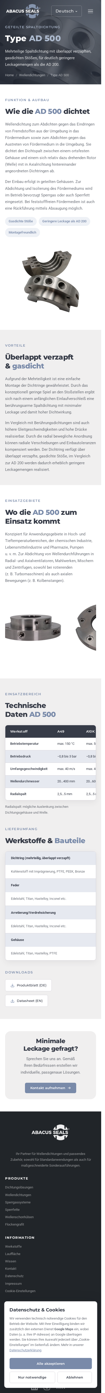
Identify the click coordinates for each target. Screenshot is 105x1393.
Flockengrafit (14, 1224)
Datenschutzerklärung (25, 1350)
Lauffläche (12, 1254)
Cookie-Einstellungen (20, 1291)
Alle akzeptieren (51, 1363)
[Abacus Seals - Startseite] (23, 11)
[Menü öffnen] (90, 11)
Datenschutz (14, 1276)
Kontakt (10, 1269)
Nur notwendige (32, 1377)
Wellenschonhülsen (19, 1217)
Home (9, 75)
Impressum (13, 1284)
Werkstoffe (13, 1246)
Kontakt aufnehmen (47, 1088)
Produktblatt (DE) (31, 985)
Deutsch (65, 11)
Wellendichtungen (32, 75)
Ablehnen (74, 1377)
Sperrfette (12, 1210)
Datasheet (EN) (30, 1001)
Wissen (10, 1261)
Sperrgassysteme (18, 1202)
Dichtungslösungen (19, 1187)
